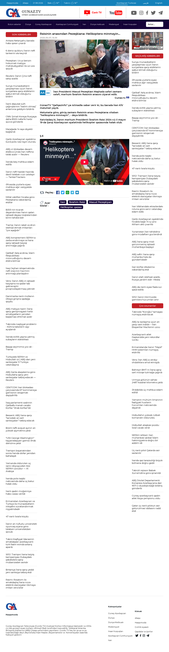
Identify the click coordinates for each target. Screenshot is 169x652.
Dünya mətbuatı (97, 24)
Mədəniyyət (114, 24)
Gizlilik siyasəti (142, 627)
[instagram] (141, 12)
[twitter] (153, 12)
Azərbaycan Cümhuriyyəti (67, 24)
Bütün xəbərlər (14, 24)
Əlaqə (25, 3)
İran (84, 24)
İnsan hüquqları (130, 24)
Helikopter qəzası (71, 207)
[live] (92, 12)
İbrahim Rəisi (77, 202)
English (158, 3)
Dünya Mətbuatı (116, 622)
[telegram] (160, 12)
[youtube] (116, 13)
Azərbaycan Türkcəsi (126, 3)
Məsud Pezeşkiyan (100, 202)
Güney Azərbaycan (43, 24)
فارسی (145, 3)
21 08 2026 (38, 3)
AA (42, 92)
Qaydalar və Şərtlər (144, 632)
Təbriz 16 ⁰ (70, 3)
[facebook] (147, 12)
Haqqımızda (12, 3)
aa (48, 92)
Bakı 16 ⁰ (53, 3)
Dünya (28, 24)
